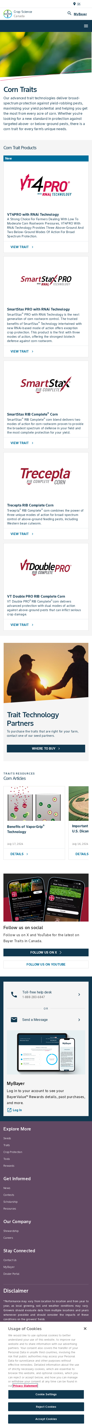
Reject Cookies (46, 1407)
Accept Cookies (46, 1419)
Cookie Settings (46, 1394)
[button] (46, 994)
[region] (46, 1374)
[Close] (85, 1328)
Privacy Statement (25, 1386)
